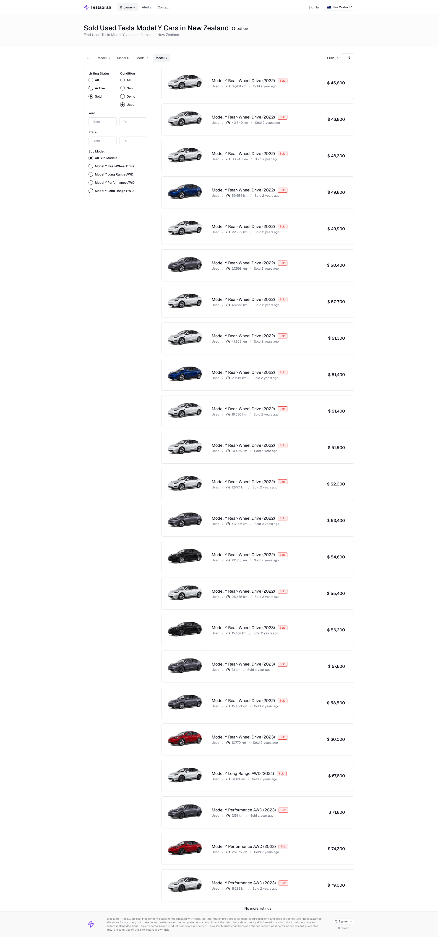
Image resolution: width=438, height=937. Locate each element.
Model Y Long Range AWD (114, 174)
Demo (131, 96)
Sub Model (96, 151)
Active (100, 88)
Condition (127, 73)
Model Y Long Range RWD (114, 190)
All (88, 58)
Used (131, 104)
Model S (123, 58)
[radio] (91, 80)
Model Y (161, 58)
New (130, 88)
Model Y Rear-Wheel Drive (114, 166)
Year (92, 113)
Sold (98, 96)
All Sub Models (106, 158)
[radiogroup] (102, 88)
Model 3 (104, 58)
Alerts (146, 7)
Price (92, 132)
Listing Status (99, 73)
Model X (142, 58)
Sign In (313, 7)
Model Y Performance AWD (115, 182)
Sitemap (343, 928)
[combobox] (339, 7)
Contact (164, 7)
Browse (126, 7)
